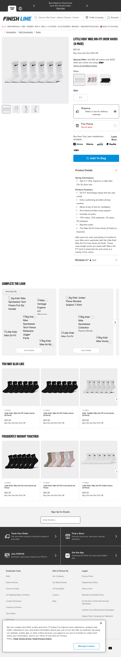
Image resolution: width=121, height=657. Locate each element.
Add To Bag (98, 158)
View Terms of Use (22, 638)
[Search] (35, 17)
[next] (87, 6)
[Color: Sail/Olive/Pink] (92, 80)
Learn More (114, 138)
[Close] (101, 623)
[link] (17, 19)
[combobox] (58, 17)
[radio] (115, 111)
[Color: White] (79, 80)
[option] (35, 70)
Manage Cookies (86, 646)
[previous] (34, 6)
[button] (34, 316)
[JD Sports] (20, 9)
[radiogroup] (96, 117)
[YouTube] (110, 648)
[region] (54, 636)
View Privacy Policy (42, 638)
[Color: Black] (105, 80)
